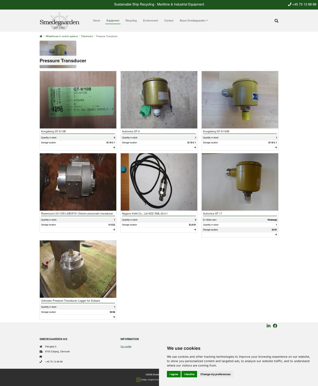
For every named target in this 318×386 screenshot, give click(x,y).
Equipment (113, 20)
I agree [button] (174, 374)
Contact (168, 20)
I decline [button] (189, 374)
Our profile (126, 346)
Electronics (87, 36)
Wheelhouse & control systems (62, 36)
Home (96, 20)
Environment (150, 20)
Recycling (131, 20)
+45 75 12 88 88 (303, 4)
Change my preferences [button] (215, 374)
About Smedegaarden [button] (193, 20)
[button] (276, 21)
